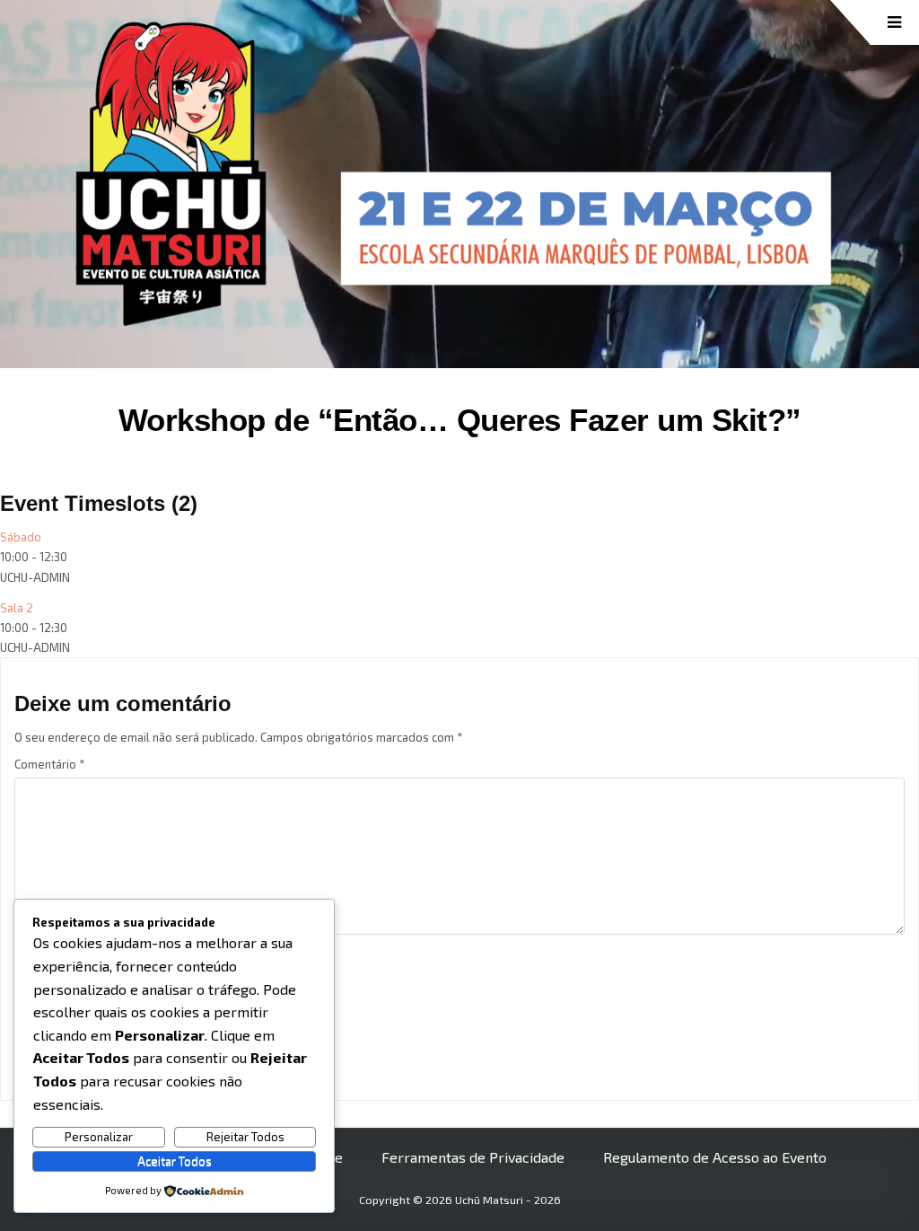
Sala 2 (16, 608)
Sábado (20, 537)
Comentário (49, 764)
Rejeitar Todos (245, 1137)
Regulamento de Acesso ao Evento (715, 1156)
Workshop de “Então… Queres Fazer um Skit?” (459, 419)
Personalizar (99, 1137)
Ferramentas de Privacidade (473, 1156)
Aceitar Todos (174, 1161)
